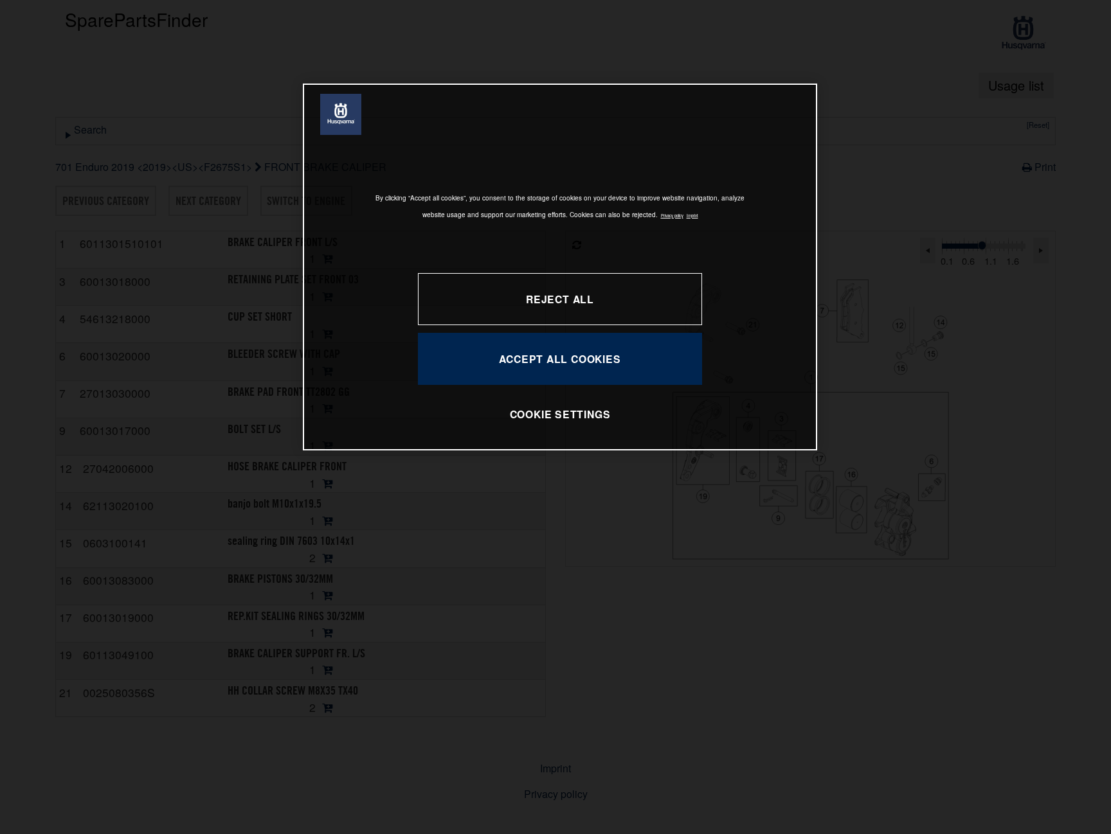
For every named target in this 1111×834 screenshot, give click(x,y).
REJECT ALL (560, 299)
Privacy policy (672, 215)
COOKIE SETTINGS (560, 414)
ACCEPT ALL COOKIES (559, 358)
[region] (560, 267)
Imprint (692, 215)
